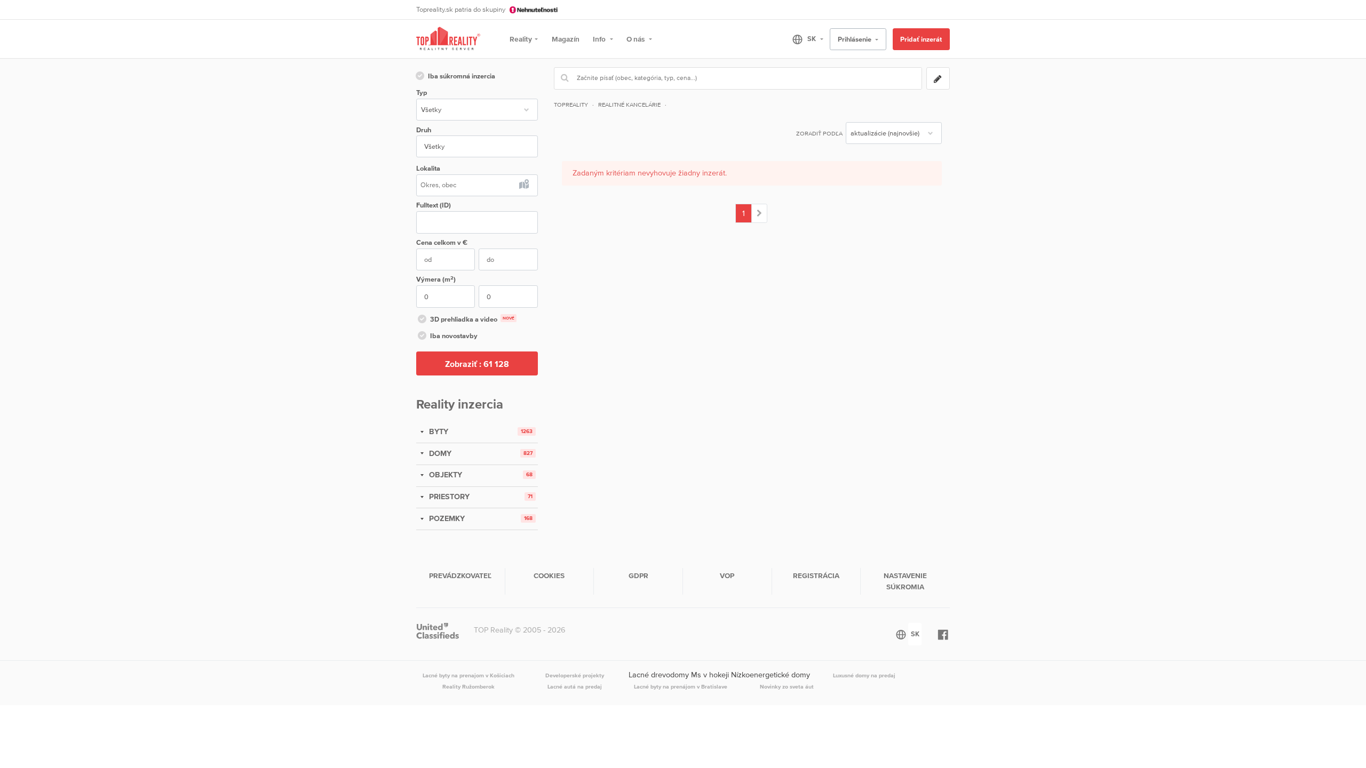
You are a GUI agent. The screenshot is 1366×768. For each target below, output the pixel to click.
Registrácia (816, 575)
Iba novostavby (454, 336)
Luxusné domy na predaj (864, 675)
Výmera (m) (436, 279)
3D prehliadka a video (472, 319)
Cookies (549, 575)
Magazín (565, 39)
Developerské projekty (574, 675)
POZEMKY (446, 518)
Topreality (571, 104)
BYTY (437, 431)
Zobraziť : (477, 364)
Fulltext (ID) (433, 205)
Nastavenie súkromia (905, 580)
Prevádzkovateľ (460, 575)
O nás (636, 39)
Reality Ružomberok (468, 686)
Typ (421, 93)
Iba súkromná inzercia (461, 76)
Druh (423, 130)
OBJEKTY (444, 474)
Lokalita (428, 168)
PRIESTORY (448, 496)
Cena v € (441, 242)
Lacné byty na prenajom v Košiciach (468, 675)
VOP (727, 575)
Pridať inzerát (921, 39)
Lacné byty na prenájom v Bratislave (680, 686)
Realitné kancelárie (629, 104)
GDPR (638, 575)
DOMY (439, 453)
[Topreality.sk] (448, 39)
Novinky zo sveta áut (787, 686)
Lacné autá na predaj (574, 686)
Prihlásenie (855, 39)
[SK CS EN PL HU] (803, 39)
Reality (521, 39)
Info (600, 39)
